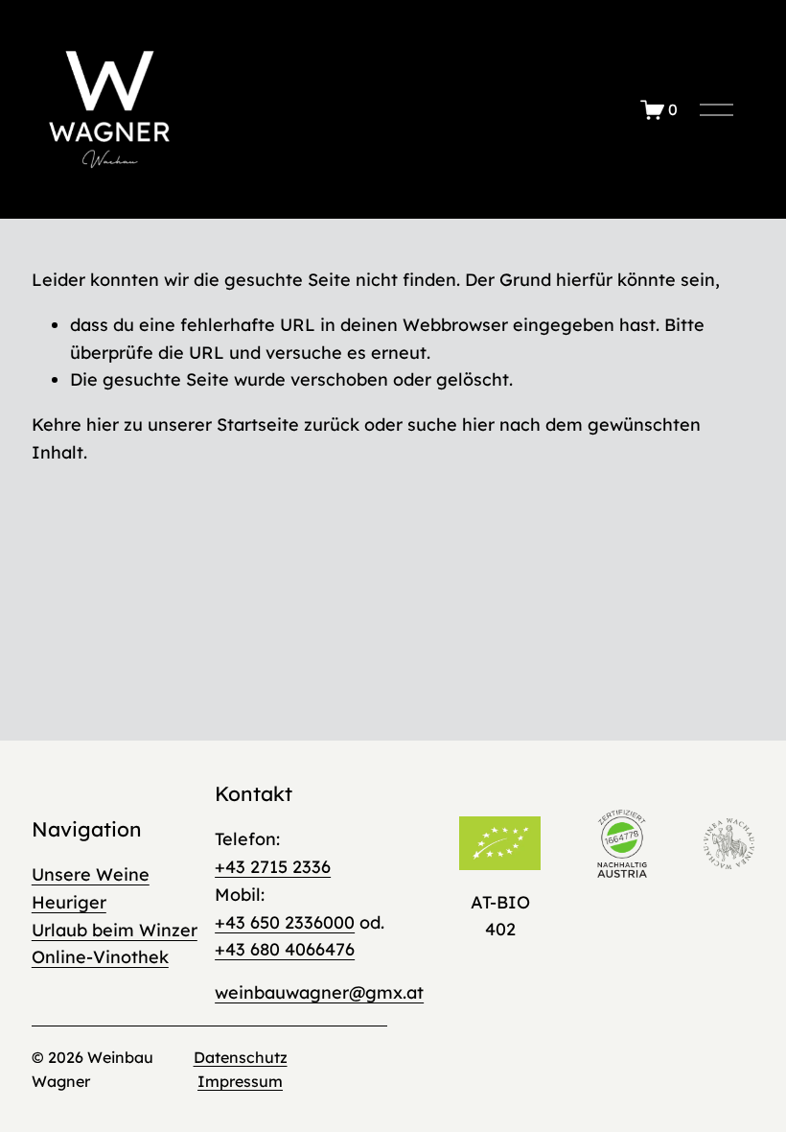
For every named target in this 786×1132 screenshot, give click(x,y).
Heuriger (69, 901)
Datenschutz (241, 1057)
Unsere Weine (91, 873)
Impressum (240, 1081)
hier (102, 424)
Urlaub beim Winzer (114, 929)
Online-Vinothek (100, 956)
